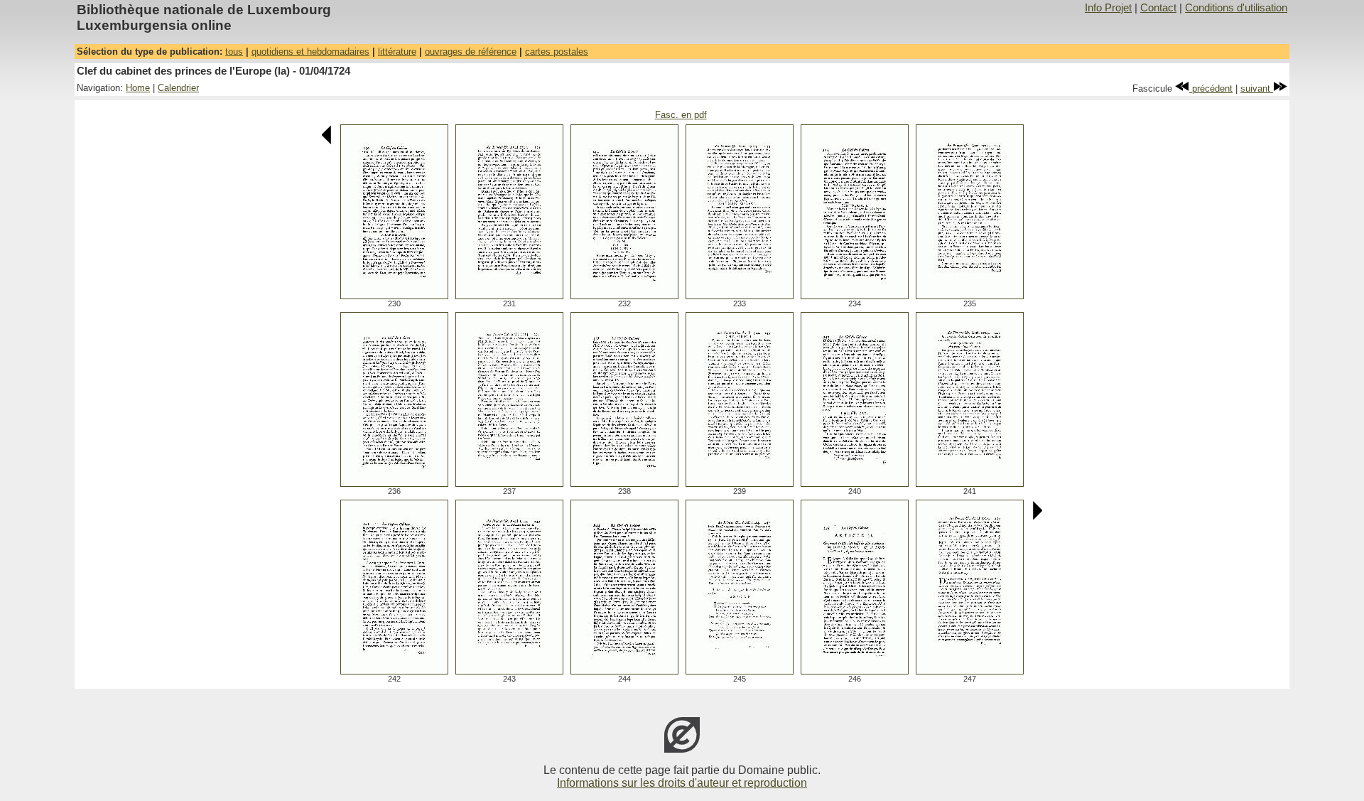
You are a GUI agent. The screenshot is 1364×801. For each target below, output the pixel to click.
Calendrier (178, 87)
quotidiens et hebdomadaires (310, 51)
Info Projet (1108, 8)
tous (234, 51)
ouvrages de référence (470, 51)
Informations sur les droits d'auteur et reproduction (682, 783)
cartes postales (556, 51)
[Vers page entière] (394, 295)
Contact (1158, 8)
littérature (397, 51)
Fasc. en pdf (681, 114)
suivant (1256, 88)
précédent (1211, 88)
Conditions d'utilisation (1236, 8)
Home (138, 87)
